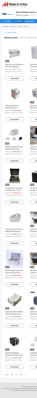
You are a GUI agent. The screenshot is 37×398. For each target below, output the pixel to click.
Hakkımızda (29, 21)
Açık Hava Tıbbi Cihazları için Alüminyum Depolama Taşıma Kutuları (14, 66)
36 (16, 374)
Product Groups (11, 32)
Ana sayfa (7, 21)
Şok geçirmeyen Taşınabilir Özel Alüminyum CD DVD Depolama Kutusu (13, 190)
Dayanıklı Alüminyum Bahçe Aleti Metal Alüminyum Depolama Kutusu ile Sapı (14, 149)
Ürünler (19, 21)
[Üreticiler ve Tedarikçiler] (15, 4)
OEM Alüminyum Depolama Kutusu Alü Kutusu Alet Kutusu (14, 272)
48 (20, 374)
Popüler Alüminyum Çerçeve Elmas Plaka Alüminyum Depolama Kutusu (14, 231)
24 (12, 374)
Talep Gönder (14, 78)
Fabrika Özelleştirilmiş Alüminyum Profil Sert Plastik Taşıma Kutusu (14, 355)
